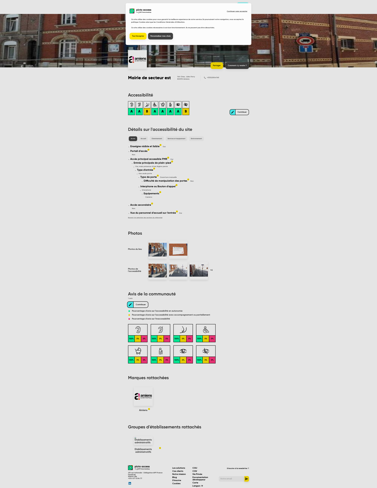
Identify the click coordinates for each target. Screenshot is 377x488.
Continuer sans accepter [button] (237, 11)
